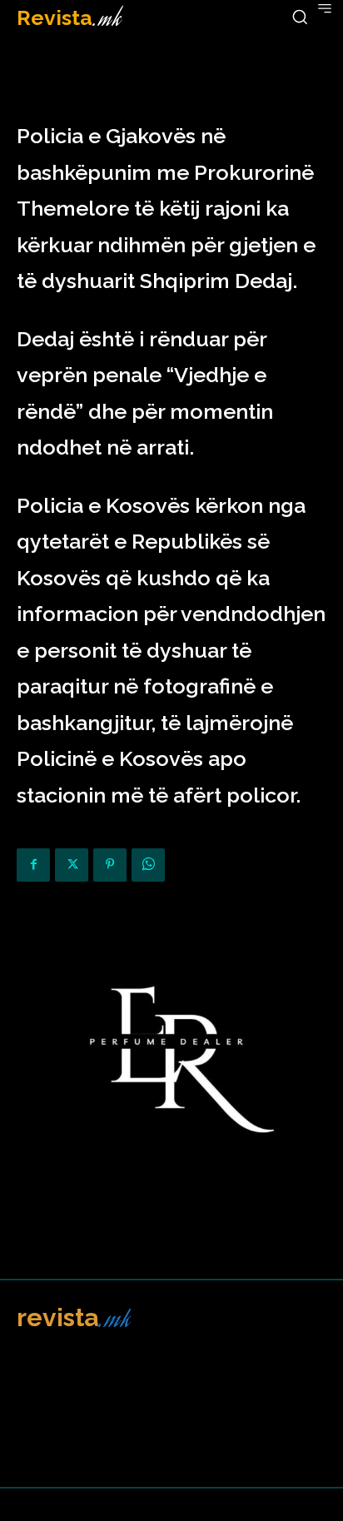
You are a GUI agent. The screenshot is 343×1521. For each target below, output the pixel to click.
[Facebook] (33, 865)
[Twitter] (71, 865)
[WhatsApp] (148, 865)
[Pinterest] (110, 865)
